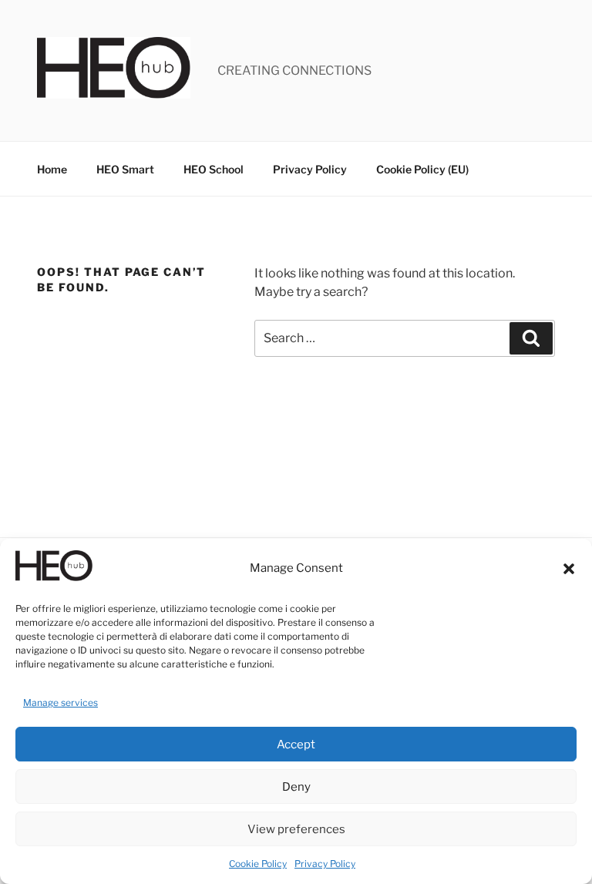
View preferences (296, 829)
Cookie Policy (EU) (422, 169)
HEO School (213, 169)
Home (52, 169)
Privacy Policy (324, 863)
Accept (296, 744)
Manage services (60, 702)
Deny (296, 787)
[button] (569, 568)
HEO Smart (125, 169)
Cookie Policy (258, 863)
